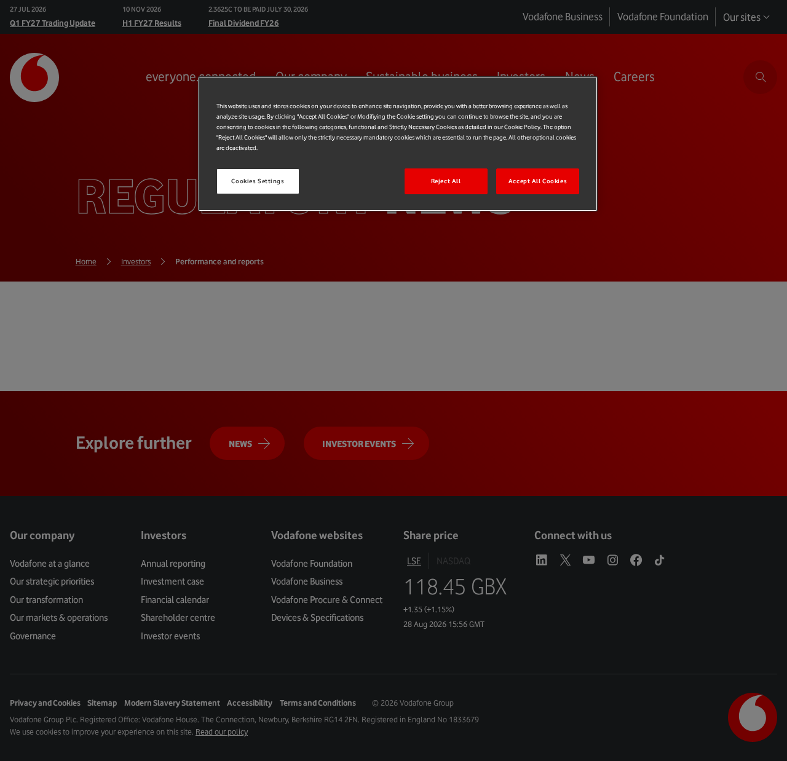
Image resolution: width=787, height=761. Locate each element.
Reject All (446, 181)
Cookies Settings (257, 181)
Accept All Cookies (537, 181)
